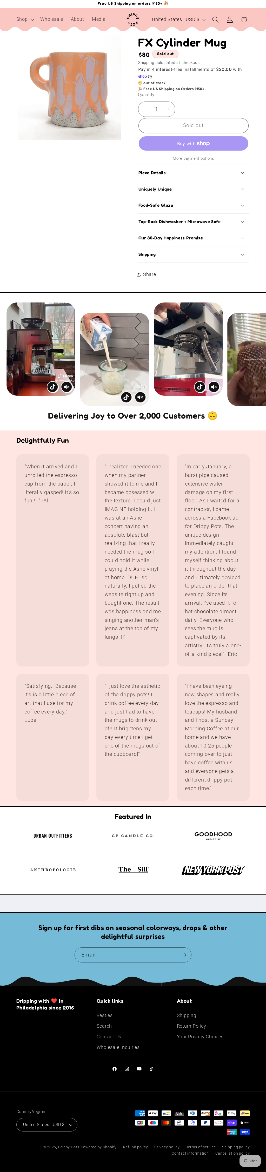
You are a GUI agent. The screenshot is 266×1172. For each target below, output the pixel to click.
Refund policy (135, 1147)
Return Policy (191, 1026)
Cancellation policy (232, 1153)
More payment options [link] (193, 158)
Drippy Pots (68, 1147)
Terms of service (201, 1147)
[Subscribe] (184, 954)
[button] (24, 19)
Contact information (190, 1153)
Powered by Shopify (99, 1147)
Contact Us (109, 1036)
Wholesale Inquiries (118, 1047)
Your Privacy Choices (200, 1036)
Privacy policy (166, 1147)
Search (104, 1026)
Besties (105, 1015)
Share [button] (149, 274)
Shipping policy (236, 1147)
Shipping (146, 62)
